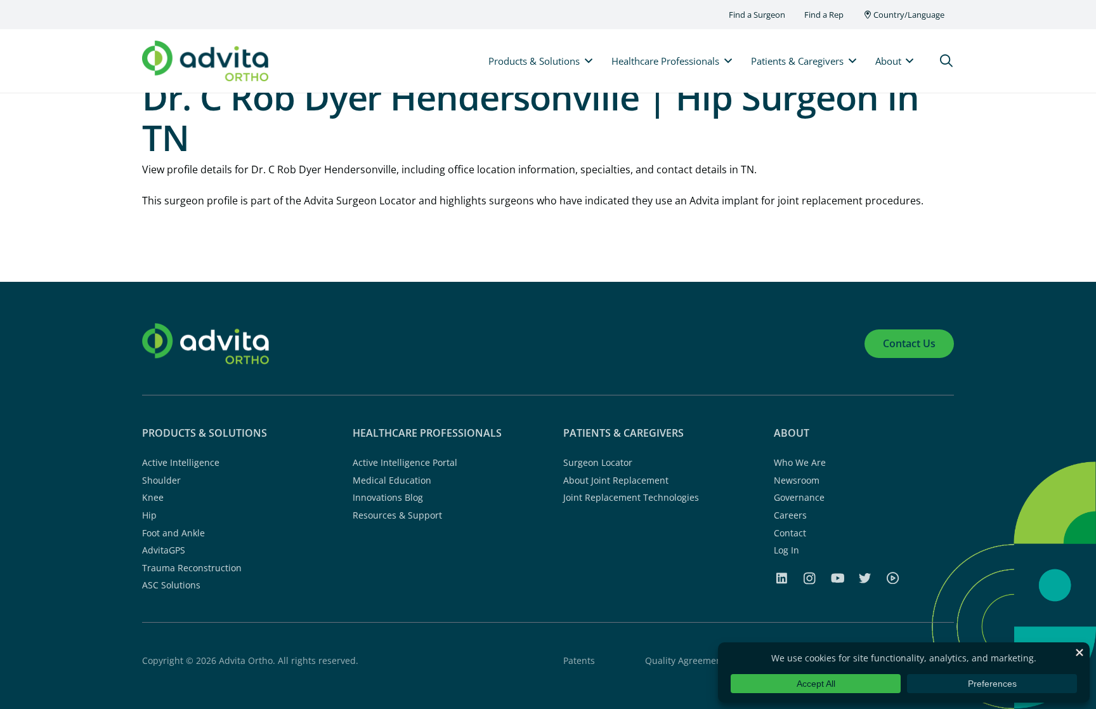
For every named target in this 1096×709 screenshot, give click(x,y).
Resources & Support (397, 515)
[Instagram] (809, 578)
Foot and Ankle (173, 533)
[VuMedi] (892, 578)
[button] (946, 61)
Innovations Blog (388, 497)
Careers (790, 515)
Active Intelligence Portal (405, 462)
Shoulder (161, 480)
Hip (149, 515)
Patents (579, 660)
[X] (865, 578)
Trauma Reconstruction (192, 568)
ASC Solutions (171, 585)
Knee (153, 497)
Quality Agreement (685, 660)
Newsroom (796, 480)
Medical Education (392, 480)
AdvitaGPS (163, 550)
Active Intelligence (180, 462)
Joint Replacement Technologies (631, 497)
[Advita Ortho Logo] (205, 61)
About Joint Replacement (616, 480)
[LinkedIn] (781, 578)
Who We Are (800, 462)
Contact (790, 533)
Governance (799, 497)
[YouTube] (837, 578)
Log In (786, 550)
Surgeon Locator (597, 462)
